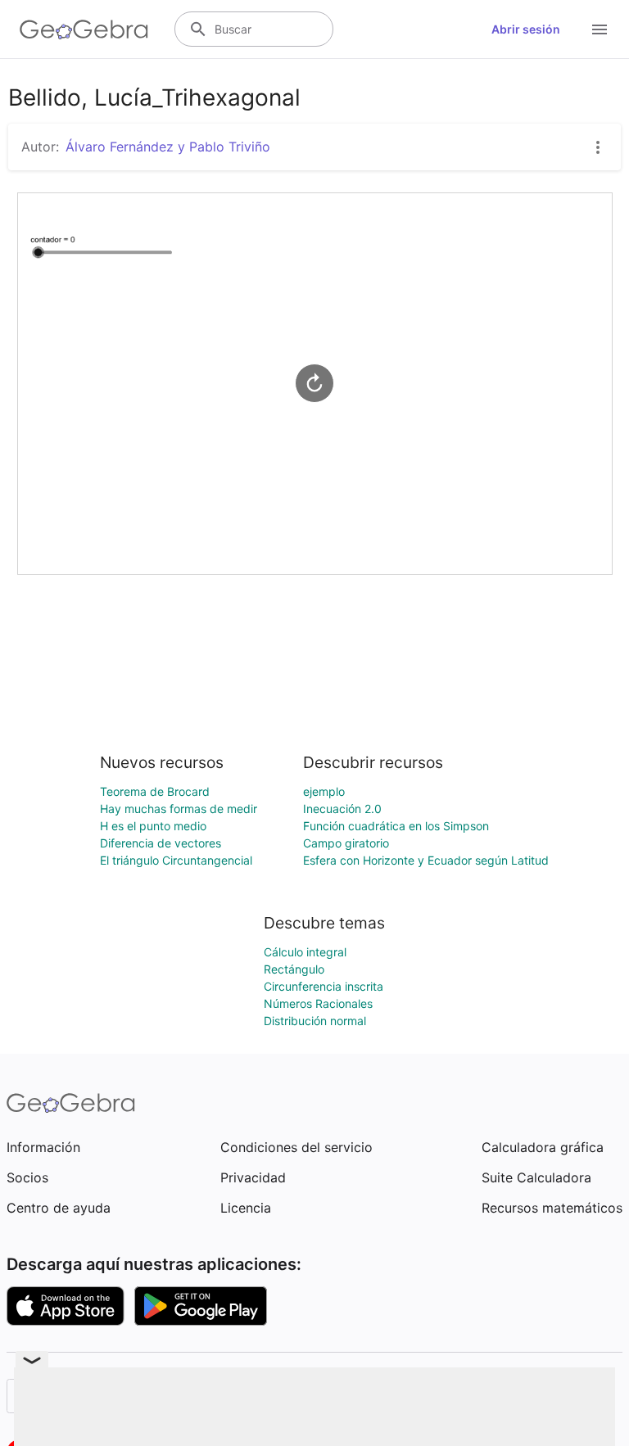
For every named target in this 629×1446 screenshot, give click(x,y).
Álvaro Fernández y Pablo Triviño (168, 146)
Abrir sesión (525, 29)
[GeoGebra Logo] (84, 29)
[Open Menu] (599, 29)
